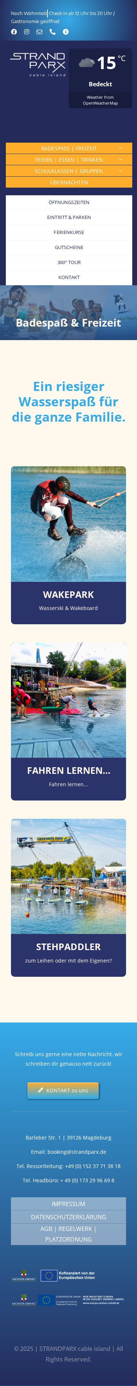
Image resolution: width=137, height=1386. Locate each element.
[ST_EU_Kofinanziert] (68, 1269)
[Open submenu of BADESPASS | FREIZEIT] (120, 148)
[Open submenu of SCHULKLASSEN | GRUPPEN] (120, 170)
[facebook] (14, 32)
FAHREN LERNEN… (68, 770)
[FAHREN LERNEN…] (68, 647)
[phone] (53, 32)
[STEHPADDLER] (68, 823)
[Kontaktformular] (66, 32)
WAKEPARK (68, 594)
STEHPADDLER (68, 947)
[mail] (39, 32)
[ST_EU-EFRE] (68, 1294)
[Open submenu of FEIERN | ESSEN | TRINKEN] (120, 159)
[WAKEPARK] (68, 470)
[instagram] (26, 32)
